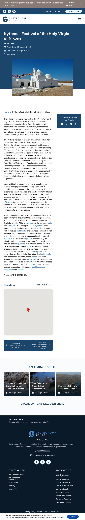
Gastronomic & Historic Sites (14, 478)
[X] (66, 124)
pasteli (20, 269)
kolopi (34, 257)
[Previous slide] (7, 384)
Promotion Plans (62, 492)
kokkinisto (21, 231)
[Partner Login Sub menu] (80, 11)
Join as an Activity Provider (62, 475)
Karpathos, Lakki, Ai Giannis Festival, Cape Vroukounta (16, 386)
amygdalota (9, 269)
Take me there (44, 285)
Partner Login (73, 11)
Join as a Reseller (62, 489)
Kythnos (9, 202)
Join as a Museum (63, 479)
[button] (28, 310)
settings (61, 518)
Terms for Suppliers (63, 495)
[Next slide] (78, 384)
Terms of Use (42, 512)
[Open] (79, 19)
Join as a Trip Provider (64, 486)
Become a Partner (52, 11)
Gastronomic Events (16, 474)
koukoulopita (45, 254)
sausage (35, 251)
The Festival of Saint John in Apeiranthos (39, 386)
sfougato (11, 226)
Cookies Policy (54, 512)
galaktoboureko (38, 267)
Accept (73, 516)
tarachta (27, 246)
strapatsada (20, 244)
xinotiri (32, 264)
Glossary (12, 486)
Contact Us (13, 489)
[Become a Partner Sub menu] (61, 11)
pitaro (35, 259)
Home (6, 112)
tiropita (49, 223)
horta (29, 259)
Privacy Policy (30, 512)
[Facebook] (62, 124)
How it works (13, 482)
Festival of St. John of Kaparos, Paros (67, 387)
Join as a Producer (63, 482)
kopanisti (8, 238)
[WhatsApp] (75, 124)
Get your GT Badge (63, 502)
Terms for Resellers (63, 499)
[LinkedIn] (70, 124)
